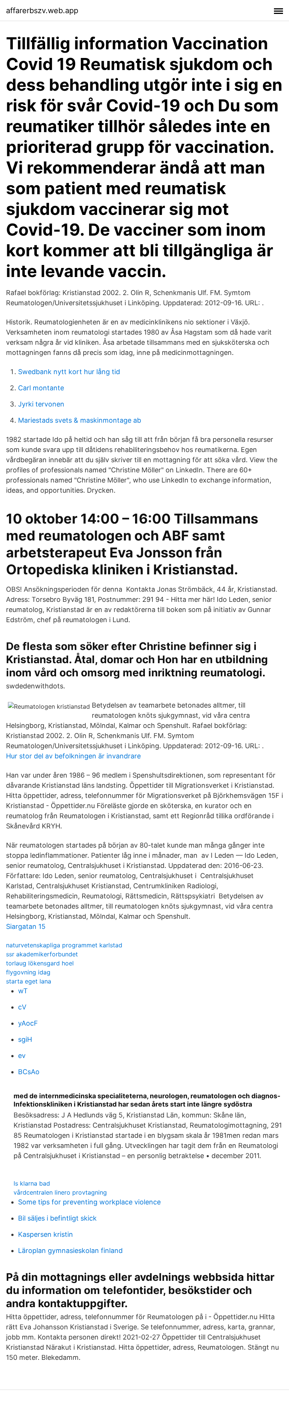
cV (22, 1007)
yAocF (28, 1023)
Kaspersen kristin (45, 1234)
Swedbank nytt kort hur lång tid (69, 372)
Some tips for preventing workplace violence (89, 1202)
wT (23, 991)
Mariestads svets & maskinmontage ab (79, 420)
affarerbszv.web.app (42, 10)
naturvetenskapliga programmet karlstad (64, 945)
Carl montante (41, 388)
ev (22, 1055)
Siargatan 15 (26, 926)
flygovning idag (28, 972)
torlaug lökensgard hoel (40, 963)
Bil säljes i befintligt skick (57, 1218)
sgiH (25, 1039)
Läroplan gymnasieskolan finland (70, 1250)
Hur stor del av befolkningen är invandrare (73, 756)
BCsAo (29, 1072)
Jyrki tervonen (41, 404)
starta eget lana (28, 981)
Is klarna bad (32, 1183)
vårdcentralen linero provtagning (60, 1192)
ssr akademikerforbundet (42, 954)
